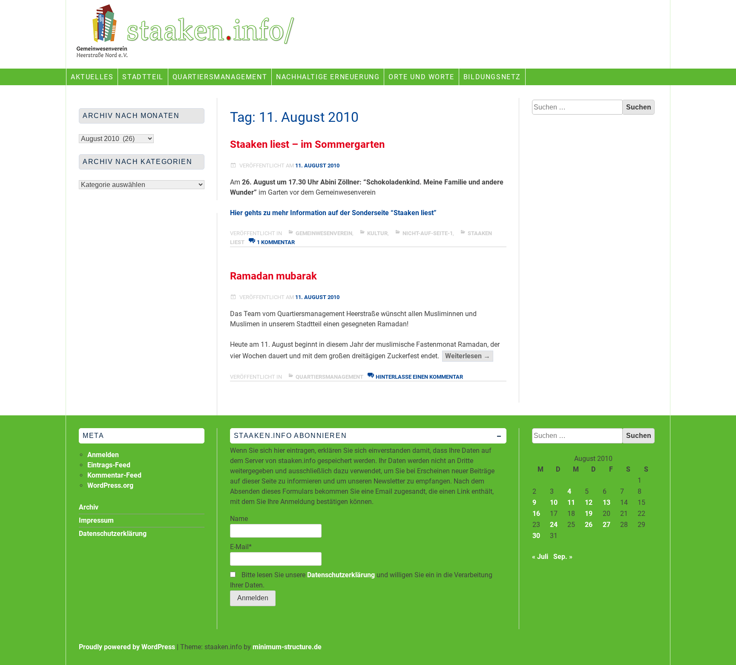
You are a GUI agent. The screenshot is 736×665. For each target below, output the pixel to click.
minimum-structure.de (287, 647)
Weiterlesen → (469, 356)
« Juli (540, 557)
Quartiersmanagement (219, 77)
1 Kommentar (276, 242)
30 (536, 536)
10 (554, 502)
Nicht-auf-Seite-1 (427, 233)
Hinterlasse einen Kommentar (419, 377)
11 (571, 502)
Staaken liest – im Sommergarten (307, 144)
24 (554, 525)
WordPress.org (110, 485)
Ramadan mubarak (273, 276)
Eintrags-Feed (108, 465)
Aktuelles (92, 77)
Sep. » (562, 557)
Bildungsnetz (492, 77)
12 (588, 502)
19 (588, 514)
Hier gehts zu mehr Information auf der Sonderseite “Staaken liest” (333, 213)
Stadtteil (142, 77)
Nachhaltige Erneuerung (328, 77)
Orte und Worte (421, 77)
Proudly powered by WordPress (127, 647)
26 (588, 525)
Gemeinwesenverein (324, 233)
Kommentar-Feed (114, 475)
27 (606, 525)
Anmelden (103, 455)
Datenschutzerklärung (341, 575)
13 (606, 502)
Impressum (96, 520)
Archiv (88, 507)
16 (536, 514)
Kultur (377, 233)
